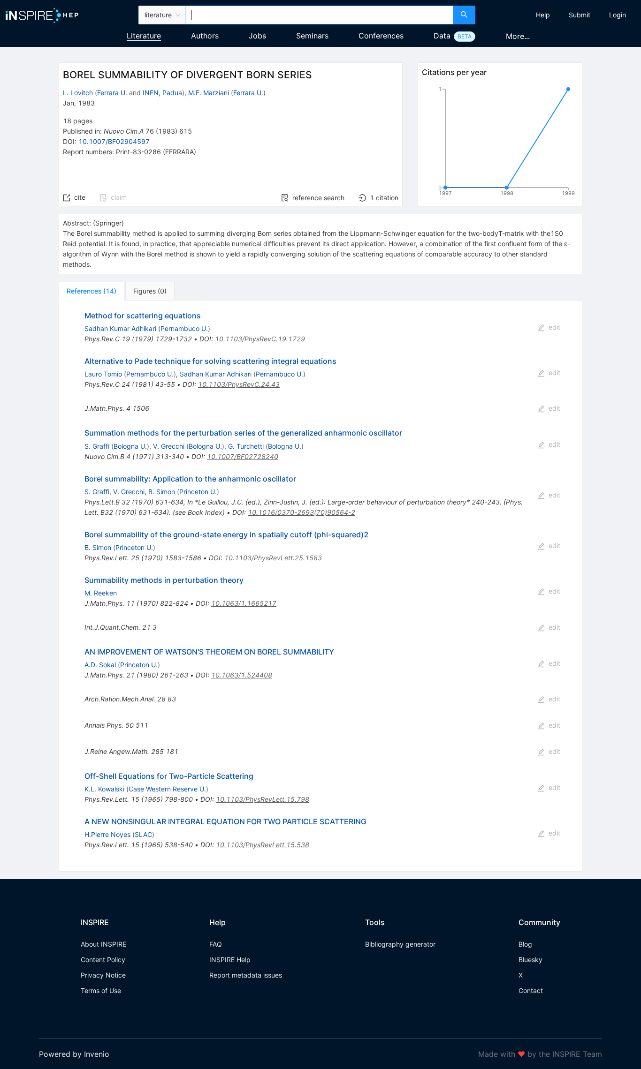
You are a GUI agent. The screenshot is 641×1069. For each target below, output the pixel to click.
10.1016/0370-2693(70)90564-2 (301, 512)
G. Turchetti (246, 446)
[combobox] (320, 15)
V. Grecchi (168, 446)
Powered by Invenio (74, 1054)
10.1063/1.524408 (241, 675)
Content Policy (103, 960)
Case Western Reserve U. (167, 789)
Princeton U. (198, 492)
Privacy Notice (103, 975)
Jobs (257, 35)
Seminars (312, 35)
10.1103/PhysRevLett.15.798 (262, 799)
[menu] (559, 15)
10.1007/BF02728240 (242, 456)
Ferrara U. (112, 93)
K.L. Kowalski (104, 789)
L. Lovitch (78, 93)
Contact (531, 990)
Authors (205, 35)
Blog (525, 944)
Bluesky (530, 960)
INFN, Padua (162, 93)
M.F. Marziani (208, 93)
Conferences (381, 35)
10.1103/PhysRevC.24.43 (239, 384)
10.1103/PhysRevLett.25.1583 (273, 558)
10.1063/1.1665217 (243, 603)
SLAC (143, 834)
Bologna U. (130, 446)
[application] (500, 143)
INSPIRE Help (230, 960)
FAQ (215, 944)
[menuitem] (543, 15)
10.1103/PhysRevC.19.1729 (260, 339)
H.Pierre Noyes (107, 834)
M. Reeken (100, 593)
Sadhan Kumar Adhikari (120, 328)
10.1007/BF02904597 (114, 141)
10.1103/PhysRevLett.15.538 (262, 845)
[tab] (91, 291)
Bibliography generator (400, 944)
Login (617, 15)
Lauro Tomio (103, 374)
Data (442, 35)
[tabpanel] (320, 586)
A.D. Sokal (100, 665)
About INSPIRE (103, 944)
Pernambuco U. (184, 328)
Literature (144, 35)
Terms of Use (101, 990)
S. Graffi (96, 446)
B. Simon (161, 492)
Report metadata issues (245, 975)
